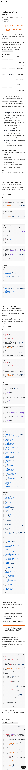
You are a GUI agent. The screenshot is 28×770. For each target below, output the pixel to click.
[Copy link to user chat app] (10, 719)
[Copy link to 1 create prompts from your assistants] (23, 610)
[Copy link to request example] (12, 194)
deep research (11, 46)
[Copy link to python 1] (6, 329)
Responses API (5, 36)
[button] (19, 654)
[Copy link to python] (6, 197)
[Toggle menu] (25, 2)
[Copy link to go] (4, 222)
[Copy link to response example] (13, 265)
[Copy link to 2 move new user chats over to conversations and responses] (24, 636)
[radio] (6, 722)
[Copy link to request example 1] (12, 326)
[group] (10, 723)
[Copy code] (24, 654)
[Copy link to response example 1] (13, 426)
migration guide (8, 29)
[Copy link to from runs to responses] (17, 306)
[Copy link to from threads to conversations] (21, 182)
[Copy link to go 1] (4, 382)
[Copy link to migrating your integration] (19, 602)
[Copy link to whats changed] (12, 54)
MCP (16, 46)
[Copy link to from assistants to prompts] (20, 96)
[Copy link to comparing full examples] (18, 710)
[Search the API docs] (23, 2)
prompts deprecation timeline (16, 629)
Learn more (7, 30)
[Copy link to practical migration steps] (16, 150)
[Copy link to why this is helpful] (12, 110)
